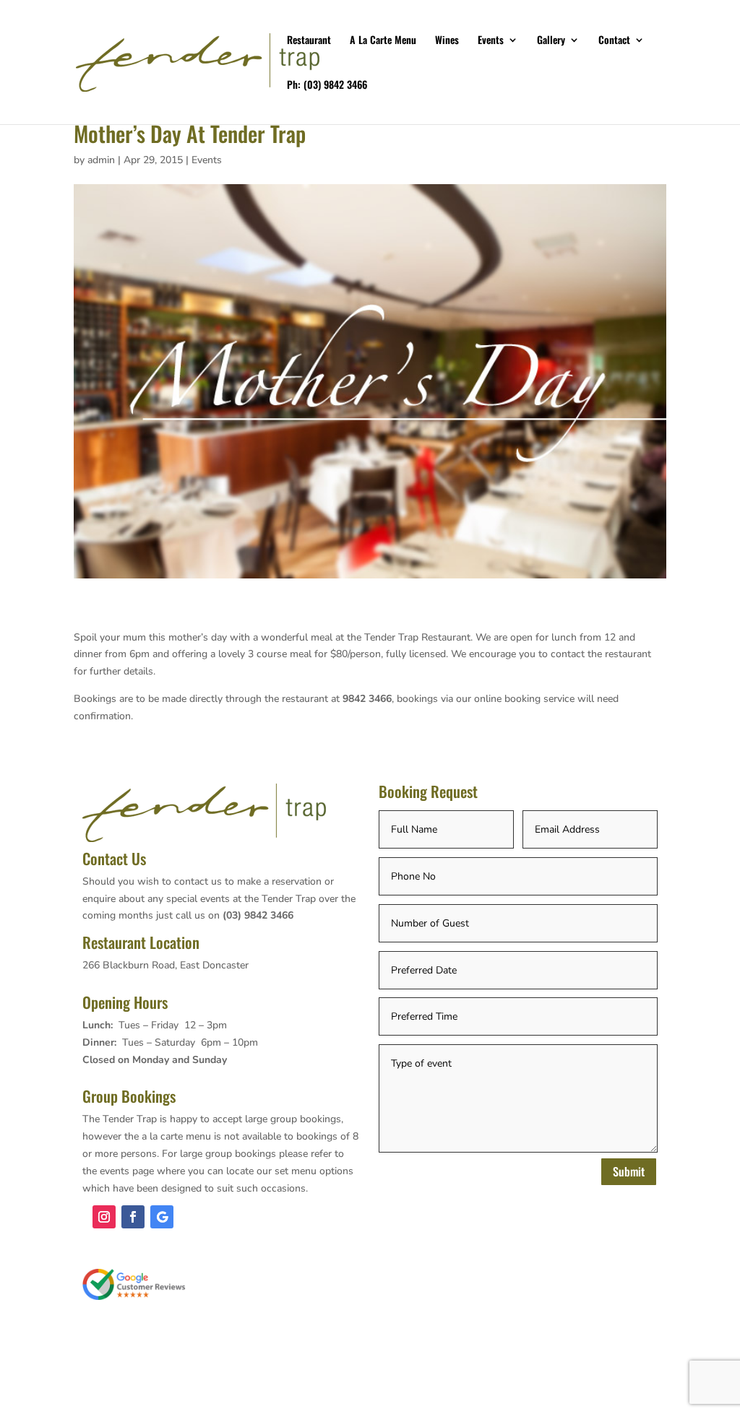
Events (491, 41)
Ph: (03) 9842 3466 (327, 85)
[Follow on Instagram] (104, 1216)
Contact (614, 41)
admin (101, 160)
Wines (447, 41)
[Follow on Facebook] (133, 1216)
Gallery (551, 41)
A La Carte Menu (383, 41)
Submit (629, 1171)
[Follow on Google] (161, 1216)
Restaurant (309, 41)
